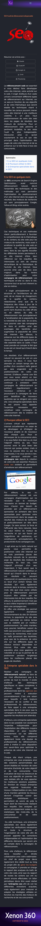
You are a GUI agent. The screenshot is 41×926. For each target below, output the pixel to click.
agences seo (31, 691)
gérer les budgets (29, 865)
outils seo (8, 465)
